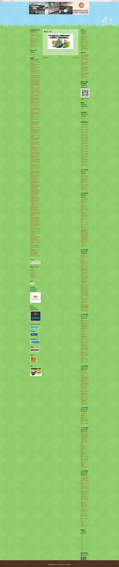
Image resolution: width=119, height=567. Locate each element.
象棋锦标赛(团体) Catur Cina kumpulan (34, 251)
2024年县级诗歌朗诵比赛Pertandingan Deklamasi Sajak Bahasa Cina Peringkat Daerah (35, 109)
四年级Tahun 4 (33, 274)
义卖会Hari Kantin (84, 310)
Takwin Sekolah (33, 54)
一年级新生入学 (84, 413)
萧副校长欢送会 (84, 504)
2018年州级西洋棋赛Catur (35, 80)
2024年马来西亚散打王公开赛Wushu (35, 103)
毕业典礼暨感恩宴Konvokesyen (84, 200)
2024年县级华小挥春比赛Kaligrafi (35, 100)
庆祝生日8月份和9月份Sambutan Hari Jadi (85, 292)
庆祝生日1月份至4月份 (85, 516)
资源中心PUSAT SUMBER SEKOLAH (84, 48)
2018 (81, 542)
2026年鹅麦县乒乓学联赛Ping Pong (35, 232)
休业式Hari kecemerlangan (83, 204)
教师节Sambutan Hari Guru (85, 222)
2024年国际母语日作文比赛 (35, 106)
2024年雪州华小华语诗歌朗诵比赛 (35, 136)
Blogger (65, 564)
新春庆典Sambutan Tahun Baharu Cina (84, 189)
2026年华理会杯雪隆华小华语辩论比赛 (35, 238)
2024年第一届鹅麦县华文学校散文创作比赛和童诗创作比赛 (35, 113)
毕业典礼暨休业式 (84, 435)
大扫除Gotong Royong (85, 275)
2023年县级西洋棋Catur (34, 98)
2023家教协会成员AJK (84, 157)
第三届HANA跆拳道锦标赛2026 (35, 229)
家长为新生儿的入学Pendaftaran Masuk (85, 378)
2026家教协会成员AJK (84, 165)
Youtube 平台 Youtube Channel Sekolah (85, 46)
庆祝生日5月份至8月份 (85, 500)
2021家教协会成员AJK (84, 152)
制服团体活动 (83, 448)
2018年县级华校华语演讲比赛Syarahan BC (35, 71)
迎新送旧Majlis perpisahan (83, 334)
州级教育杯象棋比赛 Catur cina (35, 243)
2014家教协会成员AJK (84, 133)
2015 (81, 537)
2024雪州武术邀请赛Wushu (34, 120)
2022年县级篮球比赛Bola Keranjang (35, 86)
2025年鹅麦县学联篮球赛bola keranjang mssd (35, 166)
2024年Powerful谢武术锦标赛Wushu (35, 128)
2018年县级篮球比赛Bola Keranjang (35, 65)
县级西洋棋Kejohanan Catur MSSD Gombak (85, 383)
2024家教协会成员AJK (84, 160)
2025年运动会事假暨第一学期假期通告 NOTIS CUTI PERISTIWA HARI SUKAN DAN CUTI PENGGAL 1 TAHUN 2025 (85, 58)
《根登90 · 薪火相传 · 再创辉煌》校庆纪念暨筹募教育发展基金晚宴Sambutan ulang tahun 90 (85, 307)
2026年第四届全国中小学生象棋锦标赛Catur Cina (35, 198)
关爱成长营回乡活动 (85, 491)
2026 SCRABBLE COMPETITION (33, 235)
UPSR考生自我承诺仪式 (84, 519)
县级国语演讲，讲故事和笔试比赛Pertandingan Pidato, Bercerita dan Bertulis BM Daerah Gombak (85, 232)
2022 (81, 544)
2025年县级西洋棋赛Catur (35, 138)
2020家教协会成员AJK (84, 149)
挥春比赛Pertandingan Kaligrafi (85, 180)
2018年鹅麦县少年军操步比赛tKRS (35, 63)
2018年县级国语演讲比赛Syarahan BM (35, 68)
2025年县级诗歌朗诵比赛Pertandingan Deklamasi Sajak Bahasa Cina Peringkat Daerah (35, 144)
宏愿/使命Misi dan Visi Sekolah (34, 36)
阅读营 (82, 445)
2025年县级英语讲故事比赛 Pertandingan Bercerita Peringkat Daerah (35, 182)
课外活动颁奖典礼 (84, 437)
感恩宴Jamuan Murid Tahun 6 (84, 329)
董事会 (82, 108)
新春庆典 (82, 418)
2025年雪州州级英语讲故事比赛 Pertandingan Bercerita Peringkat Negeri (35, 191)
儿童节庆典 (83, 496)
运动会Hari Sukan (84, 287)
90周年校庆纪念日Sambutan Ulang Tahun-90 (84, 302)
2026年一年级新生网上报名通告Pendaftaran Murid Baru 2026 (85, 64)
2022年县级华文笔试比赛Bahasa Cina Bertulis (35, 88)
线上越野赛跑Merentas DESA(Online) (83, 401)
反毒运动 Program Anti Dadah (84, 346)
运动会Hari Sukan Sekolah (84, 359)
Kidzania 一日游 (84, 507)
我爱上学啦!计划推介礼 (84, 421)
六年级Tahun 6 (33, 277)
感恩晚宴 (82, 439)
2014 (81, 536)
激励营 (82, 450)
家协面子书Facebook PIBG (84, 43)
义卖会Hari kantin (84, 404)
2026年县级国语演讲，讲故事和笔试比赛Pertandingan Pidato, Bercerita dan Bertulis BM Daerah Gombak (35, 209)
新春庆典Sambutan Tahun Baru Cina (84, 207)
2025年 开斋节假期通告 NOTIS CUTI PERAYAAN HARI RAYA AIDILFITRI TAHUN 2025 (85, 69)
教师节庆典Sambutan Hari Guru (85, 273)
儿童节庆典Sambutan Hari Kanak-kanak (85, 239)
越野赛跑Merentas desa (84, 220)
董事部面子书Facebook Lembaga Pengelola (84, 39)
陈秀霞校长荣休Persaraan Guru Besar (84, 353)
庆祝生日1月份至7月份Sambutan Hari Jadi (85, 285)
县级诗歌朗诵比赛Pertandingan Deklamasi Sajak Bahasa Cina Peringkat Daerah (85, 338)
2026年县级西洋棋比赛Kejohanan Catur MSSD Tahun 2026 (34, 201)
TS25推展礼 (83, 509)
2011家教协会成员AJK (84, 125)
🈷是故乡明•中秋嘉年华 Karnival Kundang (84, 356)
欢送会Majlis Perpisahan (83, 213)
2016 (81, 539)
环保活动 (82, 451)
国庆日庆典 (83, 446)
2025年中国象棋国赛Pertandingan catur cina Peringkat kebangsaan (34, 195)
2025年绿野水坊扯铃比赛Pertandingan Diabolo (35, 179)
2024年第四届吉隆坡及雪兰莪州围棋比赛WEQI (35, 122)
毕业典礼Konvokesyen (83, 259)
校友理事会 (83, 118)
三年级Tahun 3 (33, 272)
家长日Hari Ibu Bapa (84, 385)
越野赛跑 (82, 415)
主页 (60, 57)
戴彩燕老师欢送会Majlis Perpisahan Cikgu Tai (84, 395)
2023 (81, 546)
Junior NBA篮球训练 (84, 498)
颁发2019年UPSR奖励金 (84, 424)
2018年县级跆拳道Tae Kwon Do (34, 74)
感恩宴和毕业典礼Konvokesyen (84, 242)
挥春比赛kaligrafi (84, 202)
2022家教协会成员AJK (84, 155)
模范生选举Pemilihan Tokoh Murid (85, 324)
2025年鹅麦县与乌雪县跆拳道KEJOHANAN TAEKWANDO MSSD (35, 157)
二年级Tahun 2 (33, 270)
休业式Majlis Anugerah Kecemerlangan (83, 245)
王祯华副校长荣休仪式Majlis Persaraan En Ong (85, 295)
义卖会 (82, 494)
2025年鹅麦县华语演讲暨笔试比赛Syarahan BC (35, 160)
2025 (81, 549)
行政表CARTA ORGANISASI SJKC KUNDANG (34, 45)
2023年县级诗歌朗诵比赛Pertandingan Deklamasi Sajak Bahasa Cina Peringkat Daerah (35, 92)
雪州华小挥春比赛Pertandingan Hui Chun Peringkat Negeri (85, 185)
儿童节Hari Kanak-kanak (84, 398)
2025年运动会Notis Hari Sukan (84, 77)
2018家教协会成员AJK (84, 144)
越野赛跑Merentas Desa (84, 183)
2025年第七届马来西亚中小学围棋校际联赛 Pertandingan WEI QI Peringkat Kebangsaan (35, 187)
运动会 (82, 455)
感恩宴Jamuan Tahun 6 (84, 362)
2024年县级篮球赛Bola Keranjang (34, 133)
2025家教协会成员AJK (84, 163)
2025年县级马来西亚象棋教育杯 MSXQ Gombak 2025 (35, 168)
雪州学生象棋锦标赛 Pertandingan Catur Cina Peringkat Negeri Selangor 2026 (34, 247)
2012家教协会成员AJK (84, 127)
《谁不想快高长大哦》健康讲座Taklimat (84, 282)
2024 (81, 547)
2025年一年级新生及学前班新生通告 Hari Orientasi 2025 (85, 74)
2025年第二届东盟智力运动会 (35, 163)
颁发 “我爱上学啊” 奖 (85, 433)
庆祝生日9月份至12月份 (84, 483)
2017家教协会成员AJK (84, 141)
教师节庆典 (83, 453)
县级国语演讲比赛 (84, 505)
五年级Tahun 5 (33, 276)
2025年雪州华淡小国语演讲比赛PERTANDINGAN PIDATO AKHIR (35, 172)
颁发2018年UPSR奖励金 (84, 457)
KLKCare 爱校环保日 (85, 348)
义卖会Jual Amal (84, 440)
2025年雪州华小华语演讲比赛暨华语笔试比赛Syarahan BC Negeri (35, 176)
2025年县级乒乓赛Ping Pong (34, 140)
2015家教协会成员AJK (84, 136)
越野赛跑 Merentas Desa (84, 271)
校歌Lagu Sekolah (33, 40)
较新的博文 (46, 57)
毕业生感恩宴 (83, 485)
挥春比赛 (82, 417)
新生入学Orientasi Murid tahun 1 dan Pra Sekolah (84, 176)
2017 (81, 541)
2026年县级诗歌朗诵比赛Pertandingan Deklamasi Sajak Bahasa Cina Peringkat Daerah (35, 214)
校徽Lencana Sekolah (34, 38)
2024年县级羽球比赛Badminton (34, 117)
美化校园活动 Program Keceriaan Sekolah (84, 388)
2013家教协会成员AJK (84, 130)
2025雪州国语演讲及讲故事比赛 (35, 154)
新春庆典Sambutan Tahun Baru (84, 262)
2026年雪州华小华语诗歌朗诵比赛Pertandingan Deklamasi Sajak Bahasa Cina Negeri (35, 226)
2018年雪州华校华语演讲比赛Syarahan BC (35, 78)
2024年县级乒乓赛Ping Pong (34, 125)
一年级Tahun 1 (33, 269)
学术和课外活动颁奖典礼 (85, 481)
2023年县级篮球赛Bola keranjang (34, 96)
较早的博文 (75, 57)
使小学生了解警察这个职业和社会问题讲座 (85, 488)
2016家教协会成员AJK (84, 138)
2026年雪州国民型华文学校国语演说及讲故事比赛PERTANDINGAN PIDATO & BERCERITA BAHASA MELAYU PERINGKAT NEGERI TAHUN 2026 (35, 220)
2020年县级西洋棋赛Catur (35, 83)
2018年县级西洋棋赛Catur (35, 75)
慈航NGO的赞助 (84, 268)
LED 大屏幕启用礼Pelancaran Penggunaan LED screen (84, 265)
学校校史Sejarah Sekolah (34, 34)
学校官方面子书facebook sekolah (84, 36)
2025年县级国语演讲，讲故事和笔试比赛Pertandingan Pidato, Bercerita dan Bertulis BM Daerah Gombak (35, 149)
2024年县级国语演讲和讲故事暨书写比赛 (35, 131)
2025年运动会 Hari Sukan (84, 225)
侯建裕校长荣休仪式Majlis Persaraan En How (85, 210)
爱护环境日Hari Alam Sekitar (85, 228)
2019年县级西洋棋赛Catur (35, 82)
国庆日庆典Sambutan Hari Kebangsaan (85, 236)
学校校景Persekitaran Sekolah (34, 42)
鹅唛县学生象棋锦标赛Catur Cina (34, 240)
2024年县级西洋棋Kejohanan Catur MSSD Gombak (84, 278)
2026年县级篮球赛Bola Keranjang (34, 205)
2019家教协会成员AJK (84, 146)
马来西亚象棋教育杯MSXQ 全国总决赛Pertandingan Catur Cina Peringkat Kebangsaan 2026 (35, 254)
